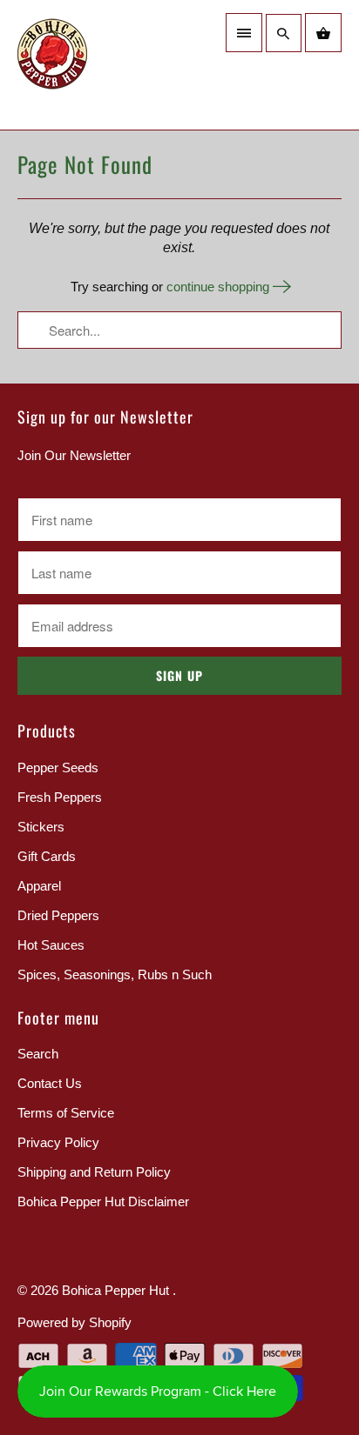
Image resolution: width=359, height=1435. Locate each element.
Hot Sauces (51, 945)
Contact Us (49, 1083)
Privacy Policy (58, 1142)
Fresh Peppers (59, 797)
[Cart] (323, 32)
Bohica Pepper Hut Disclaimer (103, 1201)
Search (37, 1053)
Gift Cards (46, 856)
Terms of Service (65, 1112)
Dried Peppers (58, 915)
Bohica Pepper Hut (117, 1290)
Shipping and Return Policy (94, 1172)
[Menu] (244, 32)
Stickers (40, 826)
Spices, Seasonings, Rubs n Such (114, 974)
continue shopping (219, 286)
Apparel (39, 885)
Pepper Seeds (57, 767)
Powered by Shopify (74, 1322)
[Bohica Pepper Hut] (94, 65)
